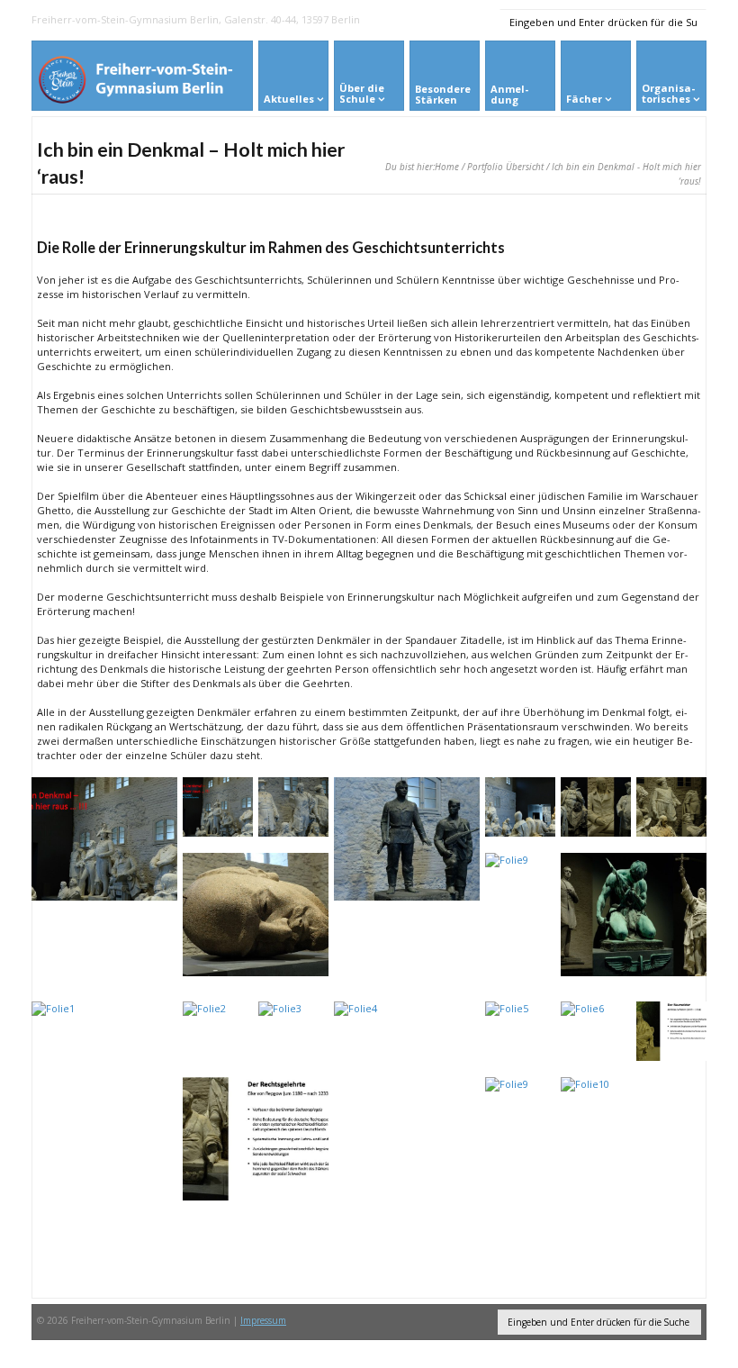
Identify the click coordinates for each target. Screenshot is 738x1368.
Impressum (263, 1320)
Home (447, 166)
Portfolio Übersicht (505, 166)
